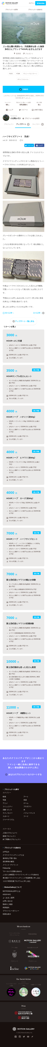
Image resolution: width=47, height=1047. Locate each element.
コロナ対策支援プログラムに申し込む (17, 881)
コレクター (37, 124)
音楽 (25, 800)
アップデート (22, 124)
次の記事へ (37, 312)
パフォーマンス (29, 813)
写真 (4, 800)
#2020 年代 (7, 894)
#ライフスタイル (23, 79)
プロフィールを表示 (32, 118)
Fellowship (6, 868)
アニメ (5, 803)
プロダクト (29, 53)
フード (26, 816)
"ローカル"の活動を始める (12, 871)
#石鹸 (18, 73)
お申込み (6, 851)
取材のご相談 (8, 904)
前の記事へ (9, 312)
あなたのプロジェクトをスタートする (25, 774)
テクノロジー (8, 813)
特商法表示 (7, 914)
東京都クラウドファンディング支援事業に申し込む (21, 878)
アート (26, 796)
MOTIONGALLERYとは (11, 891)
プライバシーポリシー (11, 911)
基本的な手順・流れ (10, 858)
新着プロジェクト (9, 836)
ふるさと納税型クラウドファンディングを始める (21, 874)
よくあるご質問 (8, 897)
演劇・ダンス (7, 809)
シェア (10, 110)
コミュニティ (8, 806)
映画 (4, 796)
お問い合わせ (8, 901)
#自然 (11, 73)
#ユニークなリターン (30, 73)
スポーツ (6, 816)
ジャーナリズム (8, 819)
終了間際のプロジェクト (12, 839)
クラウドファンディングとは (13, 855)
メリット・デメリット (10, 865)
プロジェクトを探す (11, 9)
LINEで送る (38, 110)
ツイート (24, 110)
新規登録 (41, 3)
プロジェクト (9, 124)
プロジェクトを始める (35, 9)
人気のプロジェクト (10, 833)
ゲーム (26, 803)
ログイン (32, 3)
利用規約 (6, 907)
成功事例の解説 (8, 861)
